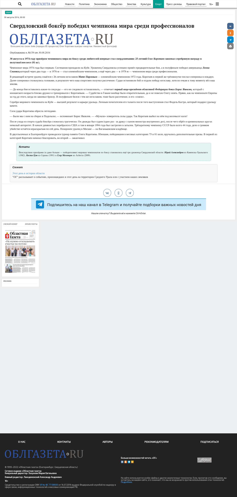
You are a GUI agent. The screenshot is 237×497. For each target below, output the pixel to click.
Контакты (64, 441)
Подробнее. (127, 482)
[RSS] (132, 462)
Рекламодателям (156, 441)
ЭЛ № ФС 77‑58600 (49, 484)
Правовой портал (195, 4)
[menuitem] (70, 4)
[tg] (130, 193)
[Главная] (43, 4)
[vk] (107, 193)
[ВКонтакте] (230, 26)
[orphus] (204, 460)
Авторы (108, 441)
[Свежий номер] (20, 251)
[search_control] (20, 4)
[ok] (118, 193)
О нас (21, 441)
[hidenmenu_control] (217, 4)
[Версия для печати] (230, 46)
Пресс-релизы (174, 4)
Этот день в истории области (28, 173)
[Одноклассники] (230, 33)
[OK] (125, 462)
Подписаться (209, 441)
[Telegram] (230, 39)
